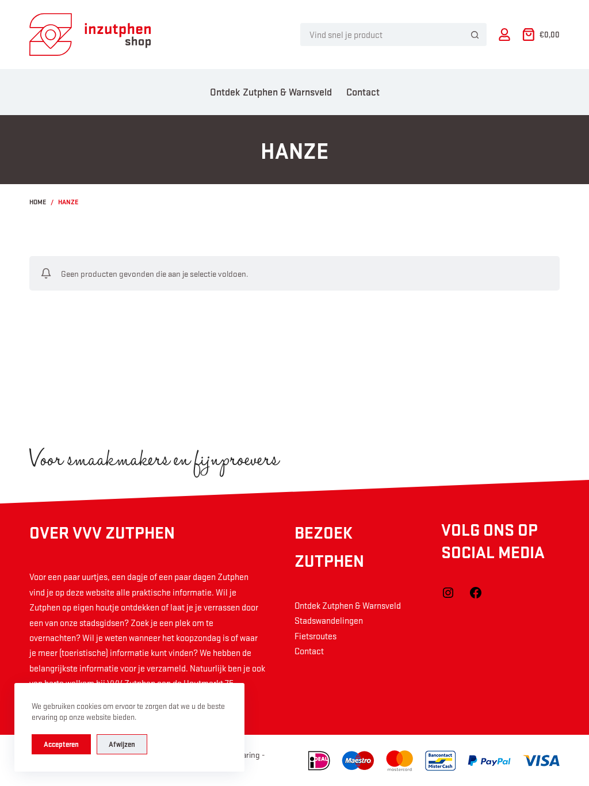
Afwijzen (122, 744)
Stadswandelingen (328, 620)
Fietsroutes (315, 636)
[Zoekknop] (475, 34)
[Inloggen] (504, 34)
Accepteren (61, 744)
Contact (363, 91)
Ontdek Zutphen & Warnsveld (271, 91)
